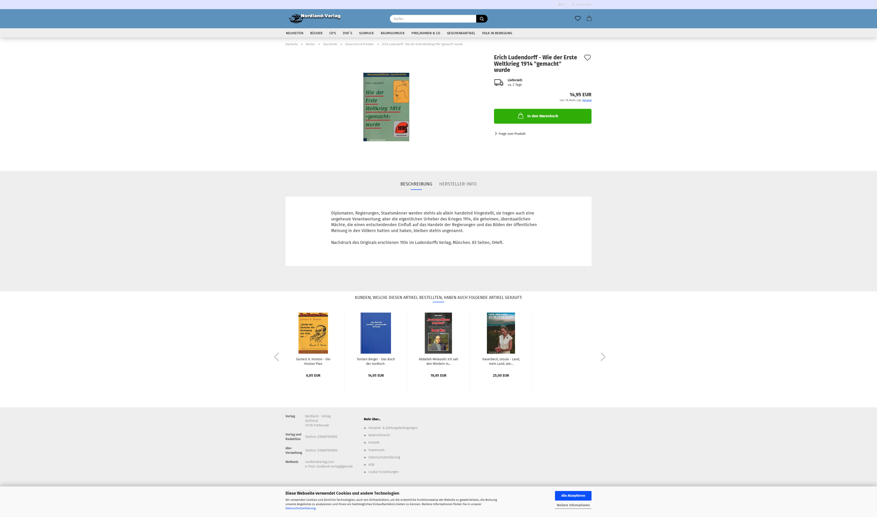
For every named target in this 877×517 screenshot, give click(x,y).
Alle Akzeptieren (573, 496)
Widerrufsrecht (379, 435)
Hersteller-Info (458, 184)
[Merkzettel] (578, 18)
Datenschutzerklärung (300, 508)
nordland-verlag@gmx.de (334, 466)
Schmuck (366, 33)
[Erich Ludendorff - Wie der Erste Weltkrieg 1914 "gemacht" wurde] (386, 107)
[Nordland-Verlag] (314, 18)
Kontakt (374, 442)
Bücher (316, 33)
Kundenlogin (583, 4)
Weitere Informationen (573, 505)
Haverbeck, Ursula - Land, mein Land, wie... (501, 361)
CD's (332, 33)
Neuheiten (294, 33)
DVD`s (347, 33)
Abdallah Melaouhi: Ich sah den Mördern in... (438, 361)
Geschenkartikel (461, 33)
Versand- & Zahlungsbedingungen (392, 428)
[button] (589, 18)
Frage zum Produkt (512, 134)
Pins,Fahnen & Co (426, 33)
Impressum (376, 450)
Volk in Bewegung (497, 33)
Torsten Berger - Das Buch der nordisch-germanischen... (376, 361)
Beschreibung (416, 184)
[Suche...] (482, 19)
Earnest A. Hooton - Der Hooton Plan (313, 361)
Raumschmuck (393, 33)
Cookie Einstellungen (383, 472)
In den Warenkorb (542, 116)
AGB (371, 465)
